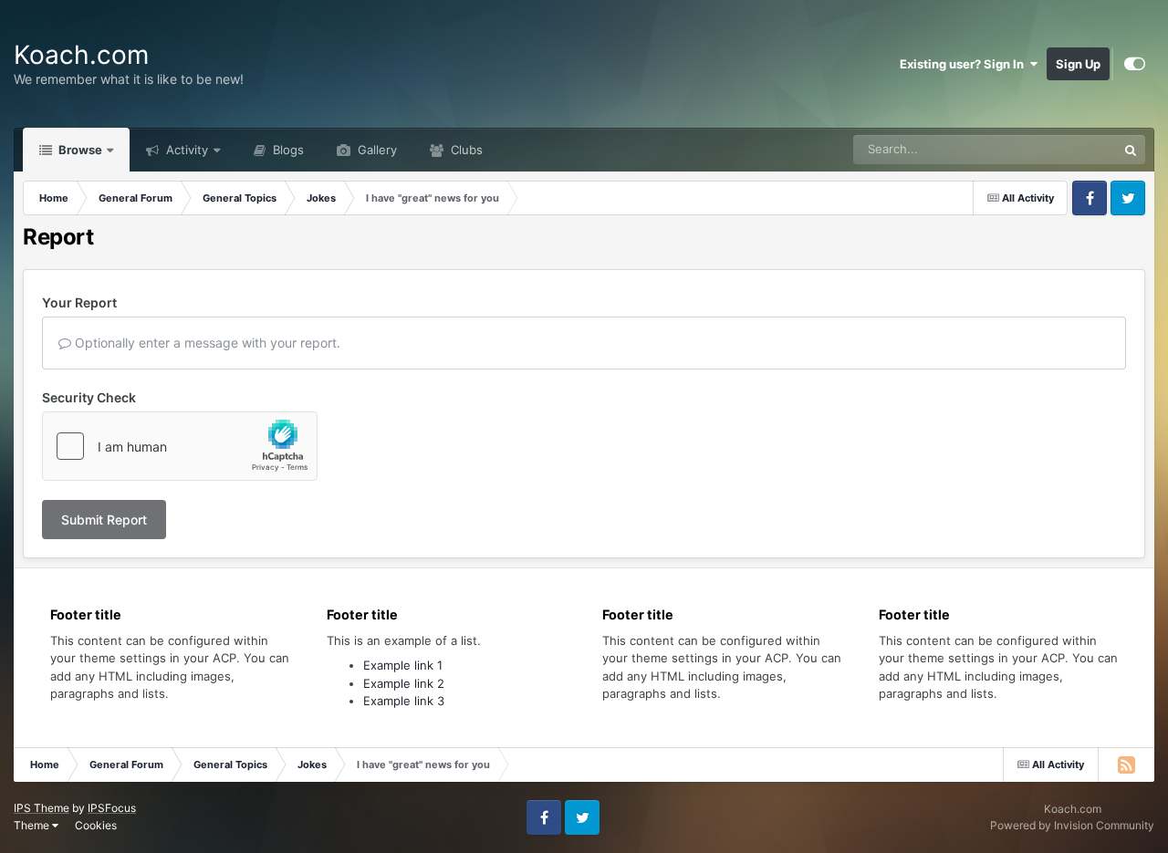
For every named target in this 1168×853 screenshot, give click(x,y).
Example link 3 (403, 700)
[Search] (1130, 149)
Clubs (465, 149)
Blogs (286, 149)
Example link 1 (403, 665)
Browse (79, 149)
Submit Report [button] (104, 519)
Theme (33, 825)
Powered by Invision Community (1072, 825)
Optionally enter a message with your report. (205, 342)
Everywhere (1060, 149)
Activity (185, 149)
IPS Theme (41, 808)
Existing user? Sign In (964, 64)
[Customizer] (1134, 63)
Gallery (375, 149)
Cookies (96, 825)
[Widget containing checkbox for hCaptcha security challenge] (180, 446)
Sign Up (1078, 64)
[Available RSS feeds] (1126, 764)
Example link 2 (403, 683)
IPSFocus (112, 808)
